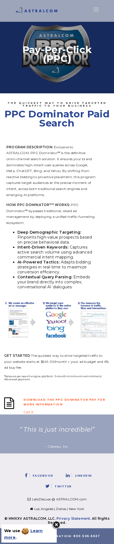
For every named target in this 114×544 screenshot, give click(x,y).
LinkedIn (83, 475)
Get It (28, 412)
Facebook (43, 475)
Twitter (63, 486)
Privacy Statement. (73, 518)
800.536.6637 (86, 536)
